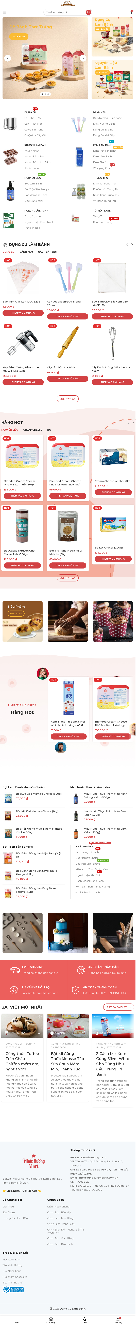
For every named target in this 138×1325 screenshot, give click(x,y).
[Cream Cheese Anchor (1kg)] (113, 456)
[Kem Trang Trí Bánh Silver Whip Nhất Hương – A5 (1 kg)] (68, 697)
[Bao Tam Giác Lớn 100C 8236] (23, 277)
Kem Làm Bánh (103, 144)
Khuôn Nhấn (31, 150)
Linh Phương (17, 1032)
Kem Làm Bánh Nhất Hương (93, 886)
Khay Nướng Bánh (104, 123)
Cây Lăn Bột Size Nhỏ (61, 367)
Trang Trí (98, 216)
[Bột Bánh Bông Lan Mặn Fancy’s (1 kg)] (8, 858)
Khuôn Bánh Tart (34, 156)
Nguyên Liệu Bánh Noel (38, 222)
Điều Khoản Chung (58, 1206)
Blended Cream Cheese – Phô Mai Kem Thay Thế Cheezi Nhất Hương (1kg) (66, 484)
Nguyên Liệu (34, 177)
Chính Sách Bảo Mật (59, 1212)
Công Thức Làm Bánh (19, 1043)
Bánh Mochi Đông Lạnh (90, 880)
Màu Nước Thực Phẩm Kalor (90, 787)
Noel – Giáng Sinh (36, 210)
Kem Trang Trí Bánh (108, 150)
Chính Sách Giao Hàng (60, 1238)
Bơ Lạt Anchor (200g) (109, 547)
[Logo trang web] (68, 3)
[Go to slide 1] (42, 94)
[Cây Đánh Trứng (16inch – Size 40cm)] (112, 343)
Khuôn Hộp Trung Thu (106, 189)
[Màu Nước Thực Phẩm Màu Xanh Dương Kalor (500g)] (75, 798)
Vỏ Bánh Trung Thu (104, 200)
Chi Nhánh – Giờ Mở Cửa (21, 1190)
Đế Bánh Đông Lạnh (88, 892)
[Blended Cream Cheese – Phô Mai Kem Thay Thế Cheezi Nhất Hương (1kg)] (68, 456)
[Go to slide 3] (48, 94)
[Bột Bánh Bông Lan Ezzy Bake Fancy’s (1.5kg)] (8, 893)
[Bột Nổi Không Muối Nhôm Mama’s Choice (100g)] (8, 833)
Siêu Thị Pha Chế (12, 1282)
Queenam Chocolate (15, 1276)
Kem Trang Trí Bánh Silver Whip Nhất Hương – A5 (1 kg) (68, 725)
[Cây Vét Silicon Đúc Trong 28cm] (67, 277)
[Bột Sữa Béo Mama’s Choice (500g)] (8, 798)
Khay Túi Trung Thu (104, 183)
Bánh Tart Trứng (105, 221)
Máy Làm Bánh (12, 1259)
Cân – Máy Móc (33, 123)
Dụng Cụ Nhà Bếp (104, 135)
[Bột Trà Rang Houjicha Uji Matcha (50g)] (68, 526)
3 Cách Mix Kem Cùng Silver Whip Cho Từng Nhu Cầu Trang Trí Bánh (112, 1064)
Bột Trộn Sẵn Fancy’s (36, 189)
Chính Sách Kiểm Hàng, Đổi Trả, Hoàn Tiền (65, 1231)
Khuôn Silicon (32, 168)
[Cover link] (112, 36)
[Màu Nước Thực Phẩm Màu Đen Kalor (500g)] (75, 816)
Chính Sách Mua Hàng (60, 1218)
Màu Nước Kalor (33, 200)
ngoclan (60, 1032)
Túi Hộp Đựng (102, 210)
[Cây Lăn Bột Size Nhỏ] (67, 343)
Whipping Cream (103, 167)
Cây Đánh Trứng (33, 129)
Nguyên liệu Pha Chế (88, 874)
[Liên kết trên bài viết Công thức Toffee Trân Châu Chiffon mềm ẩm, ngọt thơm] (22, 1026)
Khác (99, 1043)
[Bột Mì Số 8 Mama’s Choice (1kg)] (8, 816)
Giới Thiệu (8, 1206)
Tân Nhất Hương (12, 1265)
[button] (7, 58)
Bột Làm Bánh (33, 183)
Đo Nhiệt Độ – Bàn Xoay (107, 118)
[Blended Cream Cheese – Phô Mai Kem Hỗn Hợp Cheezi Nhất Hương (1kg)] (22, 456)
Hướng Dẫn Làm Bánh (16, 1218)
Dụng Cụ (30, 111)
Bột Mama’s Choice (35, 195)
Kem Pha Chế (101, 162)
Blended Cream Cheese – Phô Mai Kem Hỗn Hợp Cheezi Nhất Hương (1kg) (21, 484)
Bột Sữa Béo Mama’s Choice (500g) (39, 793)
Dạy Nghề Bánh (12, 1271)
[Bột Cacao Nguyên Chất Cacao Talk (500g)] (22, 526)
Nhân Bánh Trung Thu (106, 195)
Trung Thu (101, 177)
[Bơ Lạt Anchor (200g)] (113, 524)
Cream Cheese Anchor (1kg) (113, 481)
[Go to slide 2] (45, 94)
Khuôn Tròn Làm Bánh (37, 162)
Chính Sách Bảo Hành (60, 1244)
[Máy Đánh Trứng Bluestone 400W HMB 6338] (23, 343)
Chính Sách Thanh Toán (61, 1223)
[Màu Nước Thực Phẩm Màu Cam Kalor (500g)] (75, 833)
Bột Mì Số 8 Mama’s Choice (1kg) (37, 811)
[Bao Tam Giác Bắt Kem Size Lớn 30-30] (112, 277)
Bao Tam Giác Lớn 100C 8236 (21, 301)
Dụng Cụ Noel (32, 216)
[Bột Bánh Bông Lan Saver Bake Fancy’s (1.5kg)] (8, 875)
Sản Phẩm (9, 1212)
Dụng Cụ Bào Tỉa (103, 129)
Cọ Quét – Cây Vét (35, 135)
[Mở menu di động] (4, 12)
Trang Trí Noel (32, 227)
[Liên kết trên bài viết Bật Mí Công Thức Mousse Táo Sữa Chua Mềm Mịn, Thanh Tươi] (68, 1026)
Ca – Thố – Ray (32, 118)
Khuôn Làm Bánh (35, 145)
